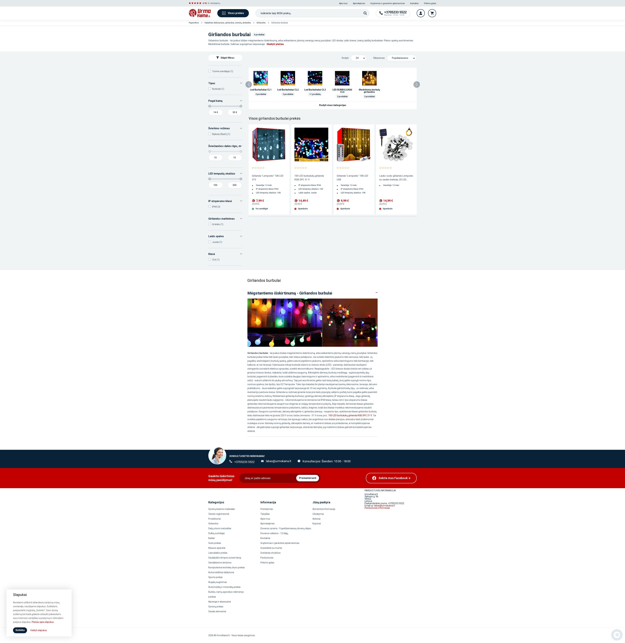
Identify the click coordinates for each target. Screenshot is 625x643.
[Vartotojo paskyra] (421, 13)
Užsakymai (318, 514)
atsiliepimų (215, 3)
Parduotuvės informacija (377, 508)
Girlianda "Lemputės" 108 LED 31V (267, 177)
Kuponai (316, 523)
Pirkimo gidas (430, 3)
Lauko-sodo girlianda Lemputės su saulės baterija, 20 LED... (396, 177)
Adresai (316, 518)
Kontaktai (414, 3)
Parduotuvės (266, 557)
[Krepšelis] (432, 13)
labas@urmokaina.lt (278, 461)
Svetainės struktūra (270, 553)
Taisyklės (265, 514)
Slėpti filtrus (227, 57)
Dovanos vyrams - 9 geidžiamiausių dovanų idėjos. (286, 528)
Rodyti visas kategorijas (332, 105)
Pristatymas (266, 509)
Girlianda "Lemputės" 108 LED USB (352, 177)
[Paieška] (365, 13)
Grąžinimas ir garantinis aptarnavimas (387, 3)
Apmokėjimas (359, 3)
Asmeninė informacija (323, 509)
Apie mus (343, 3)
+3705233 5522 (244, 462)
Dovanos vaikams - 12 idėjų (274, 533)
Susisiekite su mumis (271, 548)
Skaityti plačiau (275, 44)
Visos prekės (236, 13)
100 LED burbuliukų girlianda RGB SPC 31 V (309, 177)
